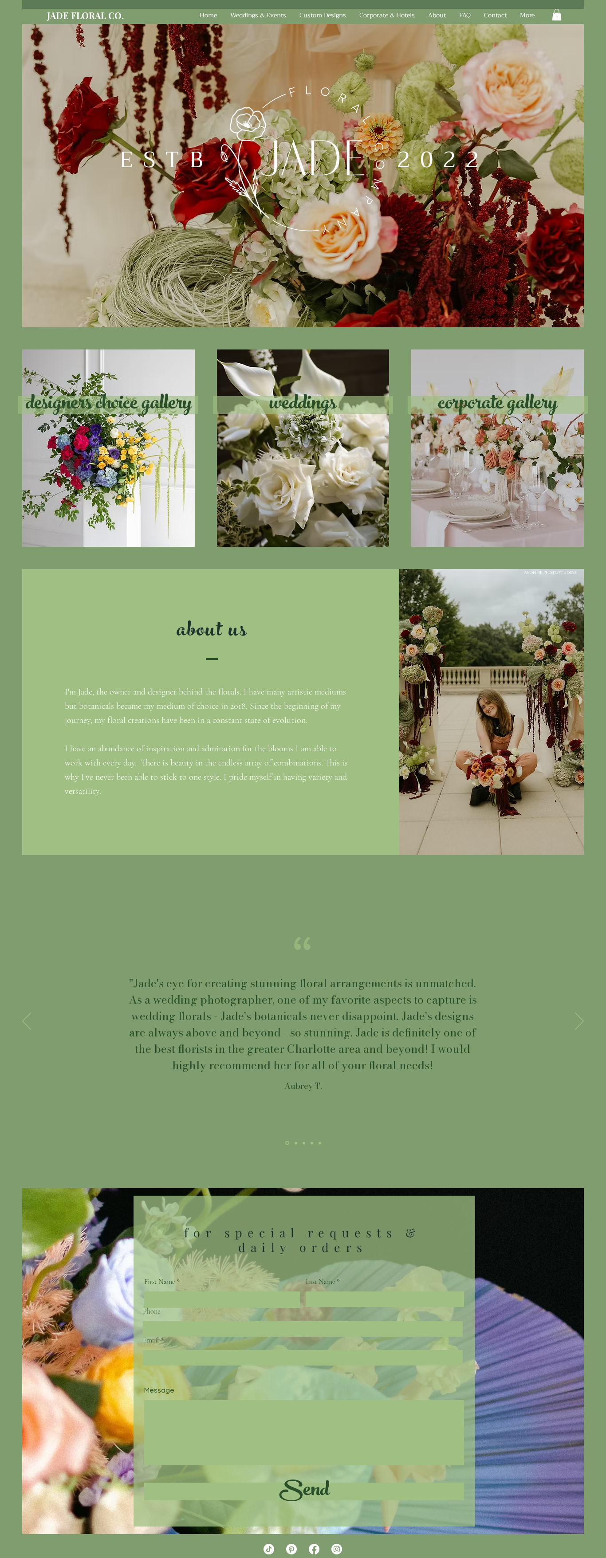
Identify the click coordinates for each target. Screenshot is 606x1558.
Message (159, 1390)
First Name (159, 1281)
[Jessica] (320, 1143)
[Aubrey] (286, 1143)
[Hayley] (295, 1143)
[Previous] (26, 1022)
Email (151, 1340)
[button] (557, 14)
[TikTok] (269, 1549)
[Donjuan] (312, 1143)
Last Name (320, 1281)
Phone (151, 1311)
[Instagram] (336, 1549)
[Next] (579, 1022)
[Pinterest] (291, 1549)
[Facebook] (314, 1549)
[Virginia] (304, 1143)
